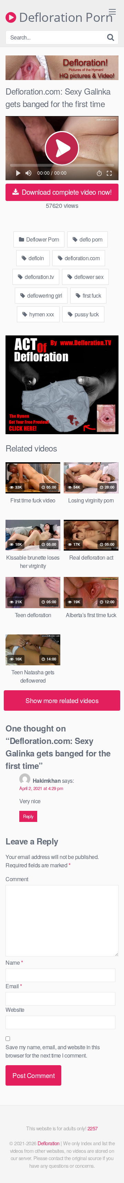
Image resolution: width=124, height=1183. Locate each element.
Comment (17, 879)
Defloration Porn (64, 17)
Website (15, 1010)
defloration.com (81, 258)
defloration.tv (39, 277)
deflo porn (91, 239)
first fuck (91, 295)
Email (14, 986)
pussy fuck (86, 314)
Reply (28, 816)
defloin (36, 258)
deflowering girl (44, 295)
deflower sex (88, 277)
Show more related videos (62, 700)
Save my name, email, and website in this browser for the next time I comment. (53, 1051)
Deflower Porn (42, 239)
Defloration (49, 1143)
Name (14, 962)
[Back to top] (111, 1167)
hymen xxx (41, 314)
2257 (92, 1128)
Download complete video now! (66, 192)
